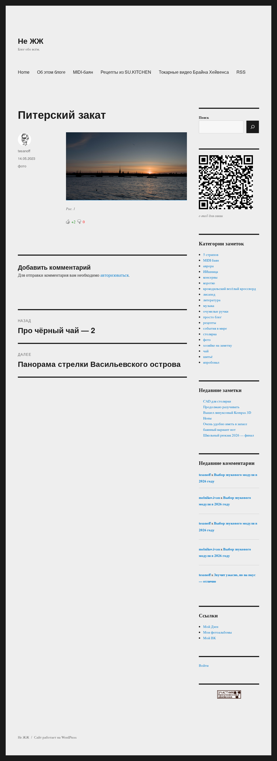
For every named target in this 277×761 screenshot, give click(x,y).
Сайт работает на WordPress (55, 737)
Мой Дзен (210, 626)
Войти (204, 665)
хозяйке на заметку (217, 345)
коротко (209, 282)
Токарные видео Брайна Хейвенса (194, 72)
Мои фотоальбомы (217, 632)
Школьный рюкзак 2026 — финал (228, 435)
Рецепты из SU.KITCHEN (126, 72)
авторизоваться (114, 275)
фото (22, 165)
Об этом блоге (51, 72)
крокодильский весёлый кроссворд (229, 288)
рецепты (209, 322)
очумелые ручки (215, 311)
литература (211, 299)
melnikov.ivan (209, 497)
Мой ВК (209, 637)
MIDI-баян (83, 72)
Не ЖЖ (30, 40)
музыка (208, 305)
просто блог (212, 316)
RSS (241, 72)
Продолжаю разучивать (221, 406)
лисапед (209, 294)
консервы (210, 277)
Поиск (204, 117)
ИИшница (210, 271)
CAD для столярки (217, 401)
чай (206, 351)
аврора (208, 265)
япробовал (211, 362)
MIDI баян (211, 260)
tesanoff (24, 150)
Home (23, 72)
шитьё (208, 356)
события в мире (215, 328)
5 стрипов (210, 254)
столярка (210, 334)
